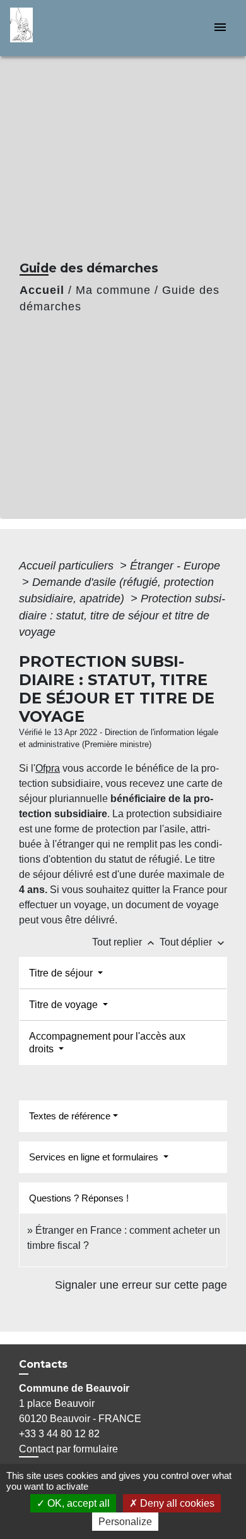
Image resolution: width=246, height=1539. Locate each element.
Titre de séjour (62, 973)
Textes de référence (69, 1115)
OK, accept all (77, 1503)
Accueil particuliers (68, 565)
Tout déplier (193, 942)
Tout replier (124, 942)
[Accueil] (57, 28)
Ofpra (47, 768)
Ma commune (113, 290)
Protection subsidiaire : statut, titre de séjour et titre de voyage (122, 615)
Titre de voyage (64, 1004)
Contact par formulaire (68, 1449)
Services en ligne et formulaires (95, 1157)
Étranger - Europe (175, 565)
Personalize (125, 1521)
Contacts (43, 1364)
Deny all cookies (176, 1503)
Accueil (42, 290)
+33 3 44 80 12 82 (59, 1433)
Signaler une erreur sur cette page (141, 1285)
